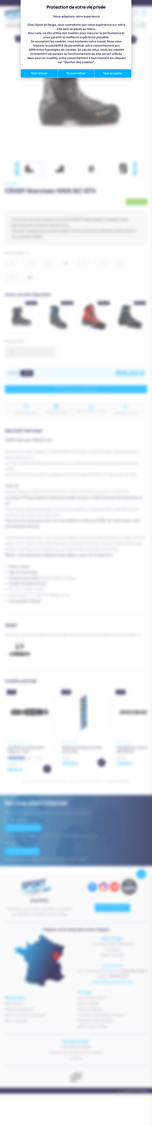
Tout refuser (39, 73)
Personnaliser (76, 73)
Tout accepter (113, 73)
